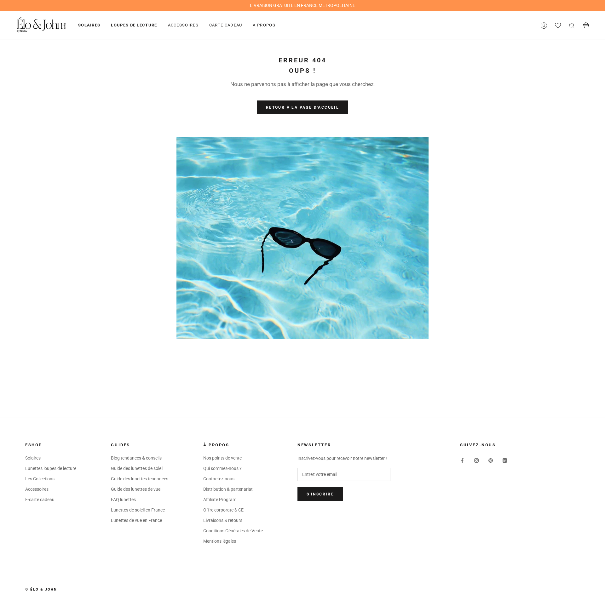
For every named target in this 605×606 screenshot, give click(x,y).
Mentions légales (219, 541)
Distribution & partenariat (228, 489)
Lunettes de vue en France (136, 520)
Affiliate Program (219, 499)
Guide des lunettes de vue (135, 489)
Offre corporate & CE (223, 509)
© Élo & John (41, 589)
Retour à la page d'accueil (302, 107)
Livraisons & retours (222, 520)
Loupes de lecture (134, 25)
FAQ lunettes (123, 499)
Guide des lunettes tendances (139, 478)
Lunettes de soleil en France (138, 509)
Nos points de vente (222, 457)
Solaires (89, 25)
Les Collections (40, 478)
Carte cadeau (225, 25)
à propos (264, 25)
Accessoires (183, 25)
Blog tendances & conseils (136, 457)
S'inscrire (320, 494)
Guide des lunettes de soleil (137, 468)
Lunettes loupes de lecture (50, 468)
